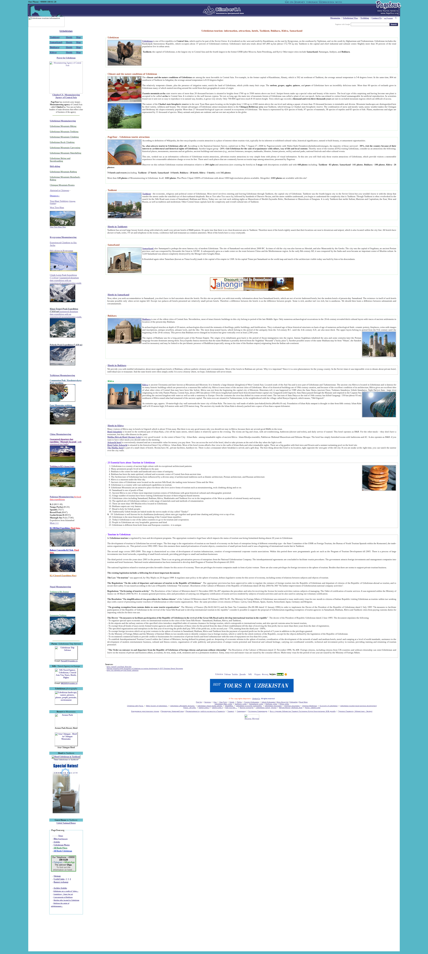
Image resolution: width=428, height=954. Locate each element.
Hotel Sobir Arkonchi (117, 445)
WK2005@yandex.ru (69, 683)
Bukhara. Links (271, 704)
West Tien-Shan (57, 207)
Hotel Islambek (114, 431)
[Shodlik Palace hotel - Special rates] (66, 812)
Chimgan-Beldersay (309, 706)
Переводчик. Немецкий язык (172, 711)
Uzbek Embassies (268, 702)
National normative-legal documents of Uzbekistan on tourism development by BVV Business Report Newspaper (145, 668)
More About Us (282, 702)
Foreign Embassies (251, 702)
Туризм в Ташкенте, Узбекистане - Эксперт (355, 711)
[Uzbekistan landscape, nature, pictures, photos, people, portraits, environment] (66, 703)
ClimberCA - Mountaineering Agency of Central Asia (66, 96)
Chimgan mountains (292, 706)
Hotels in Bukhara (117, 365)
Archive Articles (60, 888)
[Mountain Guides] (286, 675)
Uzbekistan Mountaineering (63, 121)
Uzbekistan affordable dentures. (182, 706)
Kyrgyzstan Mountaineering (63, 237)
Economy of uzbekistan (329, 706)
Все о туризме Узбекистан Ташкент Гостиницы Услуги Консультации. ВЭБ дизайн (303, 711)
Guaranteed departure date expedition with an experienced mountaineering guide (65, 280)
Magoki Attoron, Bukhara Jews (290, 708)
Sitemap (57, 876)
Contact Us (376, 18)
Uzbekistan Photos (62, 845)
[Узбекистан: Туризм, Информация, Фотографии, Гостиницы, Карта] (227, 675)
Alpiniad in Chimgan (59, 190)
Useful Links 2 (204, 708)
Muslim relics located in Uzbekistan (66, 900)
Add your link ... (231, 708)
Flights (239, 702)
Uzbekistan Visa (350, 18)
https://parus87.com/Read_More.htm (119, 667)
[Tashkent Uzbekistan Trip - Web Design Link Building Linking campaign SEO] (235, 675)
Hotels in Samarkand (118, 294)
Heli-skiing (55, 166)
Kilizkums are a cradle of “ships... (66, 891)
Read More (303, 702)
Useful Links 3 (217, 708)
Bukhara (54, 47)
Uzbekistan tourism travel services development (358, 706)
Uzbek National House (66, 823)
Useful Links (59, 879)
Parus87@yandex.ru (69, 661)
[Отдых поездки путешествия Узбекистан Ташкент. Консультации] (257, 675)
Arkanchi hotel (114, 442)
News (60, 836)
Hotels (69, 37)
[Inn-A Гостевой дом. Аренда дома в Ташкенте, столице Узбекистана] (280, 675)
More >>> (54, 523)
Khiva (53, 52)
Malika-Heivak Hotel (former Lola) (124, 437)
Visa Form (223, 702)
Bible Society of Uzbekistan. (157, 706)
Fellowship (294, 702)
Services (207, 702)
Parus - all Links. (189, 708)
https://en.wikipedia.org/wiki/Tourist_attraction (122, 670)
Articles (57, 842)
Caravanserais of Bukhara (63, 897)
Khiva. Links (284, 704)
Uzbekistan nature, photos (266, 708)
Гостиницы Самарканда (257, 711)
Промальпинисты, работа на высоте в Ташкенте (205, 711)
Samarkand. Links (256, 704)
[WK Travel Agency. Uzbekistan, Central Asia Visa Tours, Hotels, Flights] (66, 681)
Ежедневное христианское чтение (145, 711)
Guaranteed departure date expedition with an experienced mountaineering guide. (66, 314)
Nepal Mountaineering (60, 586)
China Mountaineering (60, 434)
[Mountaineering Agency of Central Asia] (66, 93)
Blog (61, 839)
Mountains (335, 18)
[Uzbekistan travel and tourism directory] (219, 675)
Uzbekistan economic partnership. (249, 706)
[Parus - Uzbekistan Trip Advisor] (66, 659)
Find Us (199, 702)
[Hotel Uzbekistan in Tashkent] (65, 757)
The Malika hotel (115, 447)
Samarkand (56, 42)
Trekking (364, 18)
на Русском (388, 18)
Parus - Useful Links (312, 708)
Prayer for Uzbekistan (66, 58)
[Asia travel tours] (272, 675)
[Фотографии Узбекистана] (265, 675)
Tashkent (54, 37)
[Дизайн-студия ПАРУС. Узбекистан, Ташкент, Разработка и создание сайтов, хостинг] (242, 675)
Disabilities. (229, 706)
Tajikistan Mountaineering (62, 375)
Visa (215, 702)
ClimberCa (256, 698)
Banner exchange (61, 882)
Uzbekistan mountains (273, 706)
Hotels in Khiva (116, 425)
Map (78, 37)
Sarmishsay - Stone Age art (63, 894)
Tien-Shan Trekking (63, 202)
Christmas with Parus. (135, 706)
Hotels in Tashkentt (117, 226)
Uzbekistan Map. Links (223, 704)
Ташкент (230, 711)
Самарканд (241, 711)
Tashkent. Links (241, 704)
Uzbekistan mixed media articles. (210, 706)
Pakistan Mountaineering (62, 496)
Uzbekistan (66, 31)
